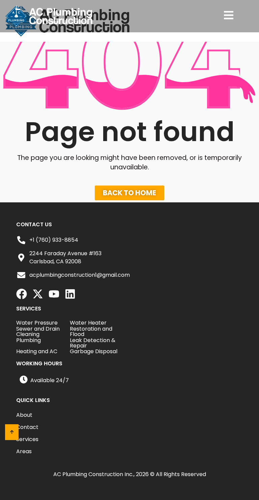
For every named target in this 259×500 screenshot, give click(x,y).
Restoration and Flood (91, 331)
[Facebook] (21, 294)
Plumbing (28, 340)
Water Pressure (37, 323)
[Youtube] (54, 294)
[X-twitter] (37, 294)
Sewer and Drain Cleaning (38, 331)
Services (27, 439)
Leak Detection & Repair (92, 342)
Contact (27, 427)
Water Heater (88, 323)
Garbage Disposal (93, 351)
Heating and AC (36, 351)
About (24, 415)
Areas (24, 451)
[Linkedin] (70, 294)
